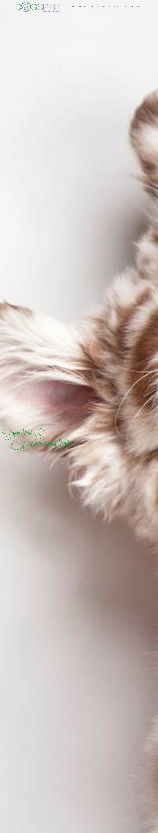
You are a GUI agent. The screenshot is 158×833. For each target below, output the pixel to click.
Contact (140, 6)
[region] (79, 416)
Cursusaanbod (84, 6)
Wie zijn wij (114, 6)
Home (72, 6)
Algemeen (126, 6)
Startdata (101, 6)
